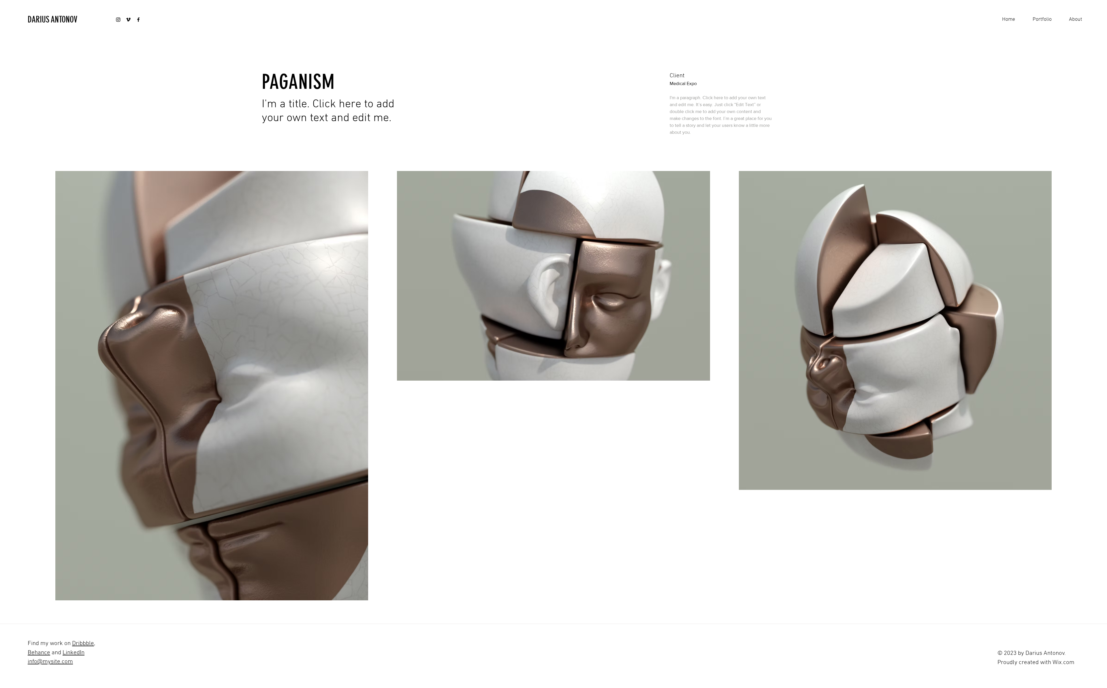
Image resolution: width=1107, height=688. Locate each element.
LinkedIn (73, 652)
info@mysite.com (50, 661)
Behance (39, 652)
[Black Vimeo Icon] (128, 19)
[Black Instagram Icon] (118, 19)
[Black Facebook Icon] (138, 19)
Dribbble (83, 643)
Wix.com (1063, 662)
